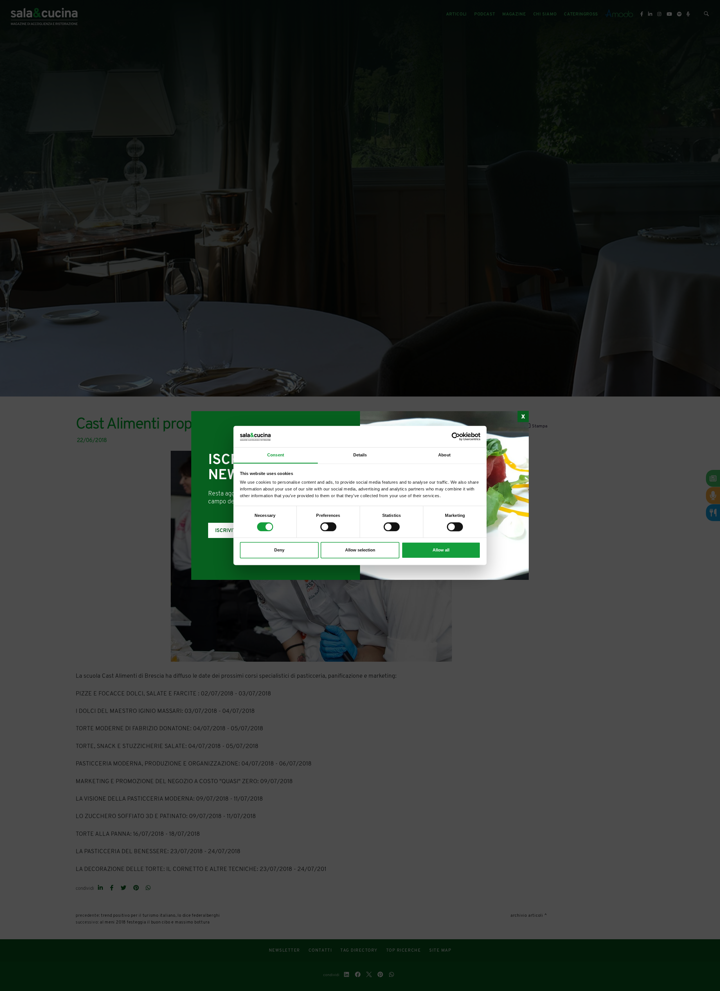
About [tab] (444, 455)
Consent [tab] (275, 455)
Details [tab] (360, 455)
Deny (279, 550)
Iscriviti (226, 530)
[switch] (328, 526)
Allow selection (360, 550)
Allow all (441, 550)
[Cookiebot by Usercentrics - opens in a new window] (455, 437)
